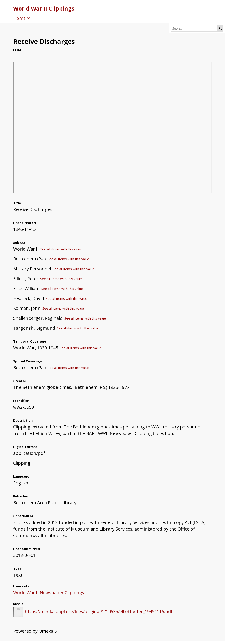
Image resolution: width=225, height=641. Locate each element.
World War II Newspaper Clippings (48, 593)
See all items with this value (61, 249)
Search (220, 28)
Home (19, 18)
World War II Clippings (43, 8)
